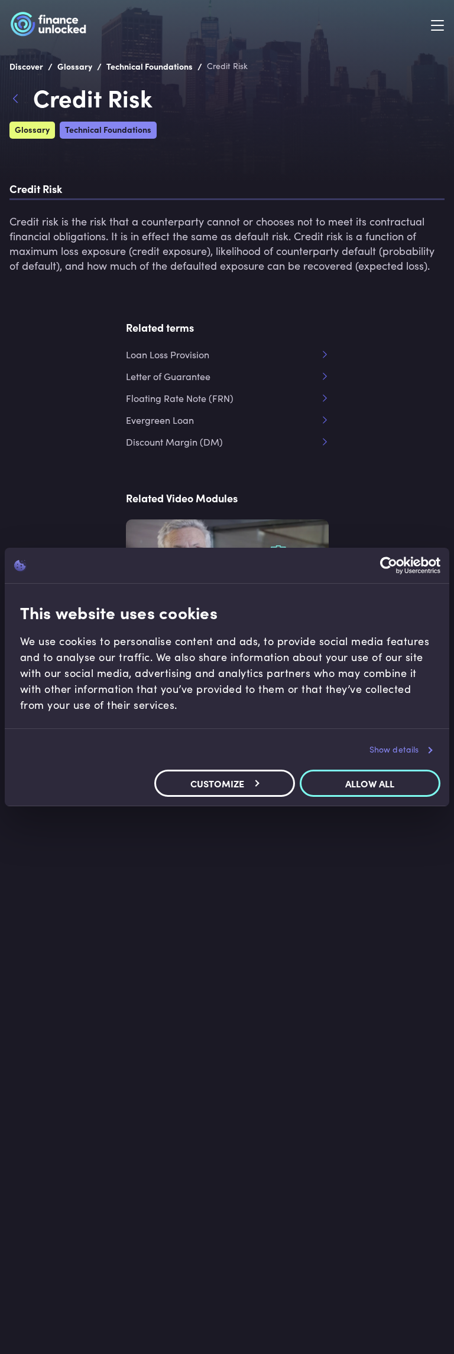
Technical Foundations (108, 129)
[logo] (48, 26)
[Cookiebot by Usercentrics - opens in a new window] (388, 565)
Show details (394, 749)
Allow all (369, 783)
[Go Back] (21, 100)
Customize (217, 783)
